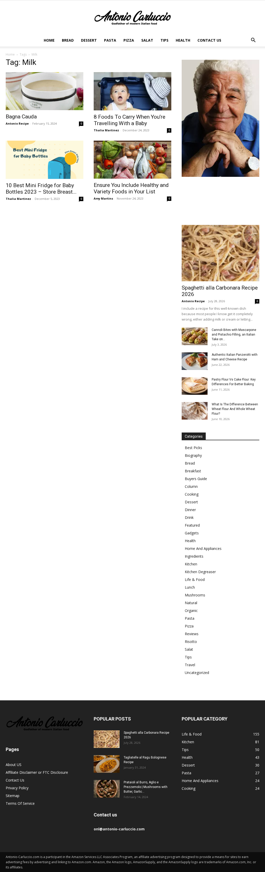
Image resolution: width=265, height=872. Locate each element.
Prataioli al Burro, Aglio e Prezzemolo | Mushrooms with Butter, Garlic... (145, 786)
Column (191, 486)
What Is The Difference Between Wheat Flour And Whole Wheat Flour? (235, 409)
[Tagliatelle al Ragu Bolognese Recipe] (107, 764)
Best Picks (193, 447)
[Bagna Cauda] (44, 91)
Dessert (89, 40)
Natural (191, 602)
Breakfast (193, 470)
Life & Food (195, 579)
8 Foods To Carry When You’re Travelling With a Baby (129, 120)
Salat (147, 40)
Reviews (191, 633)
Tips (164, 40)
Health (183, 40)
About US (13, 764)
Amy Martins (103, 198)
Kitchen (191, 564)
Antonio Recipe (17, 123)
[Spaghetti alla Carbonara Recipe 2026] (220, 253)
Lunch (190, 587)
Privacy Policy (17, 787)
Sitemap (12, 795)
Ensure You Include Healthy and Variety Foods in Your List (131, 188)
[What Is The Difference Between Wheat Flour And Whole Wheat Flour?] (195, 411)
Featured (192, 525)
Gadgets (192, 532)
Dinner (190, 509)
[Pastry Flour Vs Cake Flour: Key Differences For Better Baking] (195, 386)
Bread (68, 40)
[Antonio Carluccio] (132, 18)
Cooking (191, 494)
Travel (190, 664)
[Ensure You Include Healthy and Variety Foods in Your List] (132, 160)
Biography (193, 455)
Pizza (128, 40)
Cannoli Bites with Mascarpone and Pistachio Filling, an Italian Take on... (234, 334)
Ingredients (194, 556)
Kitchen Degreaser (200, 571)
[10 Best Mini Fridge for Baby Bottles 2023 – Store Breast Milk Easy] (44, 160)
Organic (191, 610)
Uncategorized (197, 672)
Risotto (191, 641)
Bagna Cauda (21, 116)
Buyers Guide (196, 478)
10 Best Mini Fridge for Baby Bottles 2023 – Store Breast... (41, 188)
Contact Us (209, 40)
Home (49, 40)
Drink (189, 517)
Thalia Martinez (106, 130)
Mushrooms (195, 595)
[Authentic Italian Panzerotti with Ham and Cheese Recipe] (195, 361)
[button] (253, 40)
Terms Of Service (20, 803)
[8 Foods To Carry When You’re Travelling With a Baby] (132, 91)
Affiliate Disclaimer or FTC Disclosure (37, 772)
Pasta (110, 40)
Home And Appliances (203, 548)
